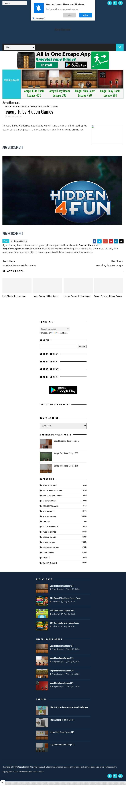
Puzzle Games (49, 532)
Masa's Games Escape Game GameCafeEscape (69, 707)
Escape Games (49, 501)
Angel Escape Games (52, 495)
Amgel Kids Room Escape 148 (62, 732)
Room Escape (49, 542)
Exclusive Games (50, 506)
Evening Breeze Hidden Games (77, 296)
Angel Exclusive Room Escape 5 (66, 440)
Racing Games (49, 537)
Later (69, 15)
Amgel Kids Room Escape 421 (61, 585)
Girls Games (49, 511)
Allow (86, 15)
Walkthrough (50, 563)
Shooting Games (51, 547)
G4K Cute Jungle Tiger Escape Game (64, 622)
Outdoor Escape (51, 527)
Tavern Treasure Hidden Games (108, 296)
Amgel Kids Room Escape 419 (66, 465)
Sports (46, 558)
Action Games (49, 485)
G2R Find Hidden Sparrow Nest (62, 610)
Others (46, 521)
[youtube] (120, 3)
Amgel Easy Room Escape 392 (61, 658)
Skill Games (48, 552)
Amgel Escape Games (52, 490)
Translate (63, 332)
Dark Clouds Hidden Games (14, 296)
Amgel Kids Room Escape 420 (61, 670)
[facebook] (109, 3)
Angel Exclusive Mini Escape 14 (62, 744)
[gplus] (115, 3)
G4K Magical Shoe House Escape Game (65, 598)
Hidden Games (15, 116)
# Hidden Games (19, 241)
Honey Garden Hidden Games (46, 296)
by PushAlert (40, 18)
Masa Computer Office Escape (62, 719)
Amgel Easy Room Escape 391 (61, 682)
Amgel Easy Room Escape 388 (66, 453)
